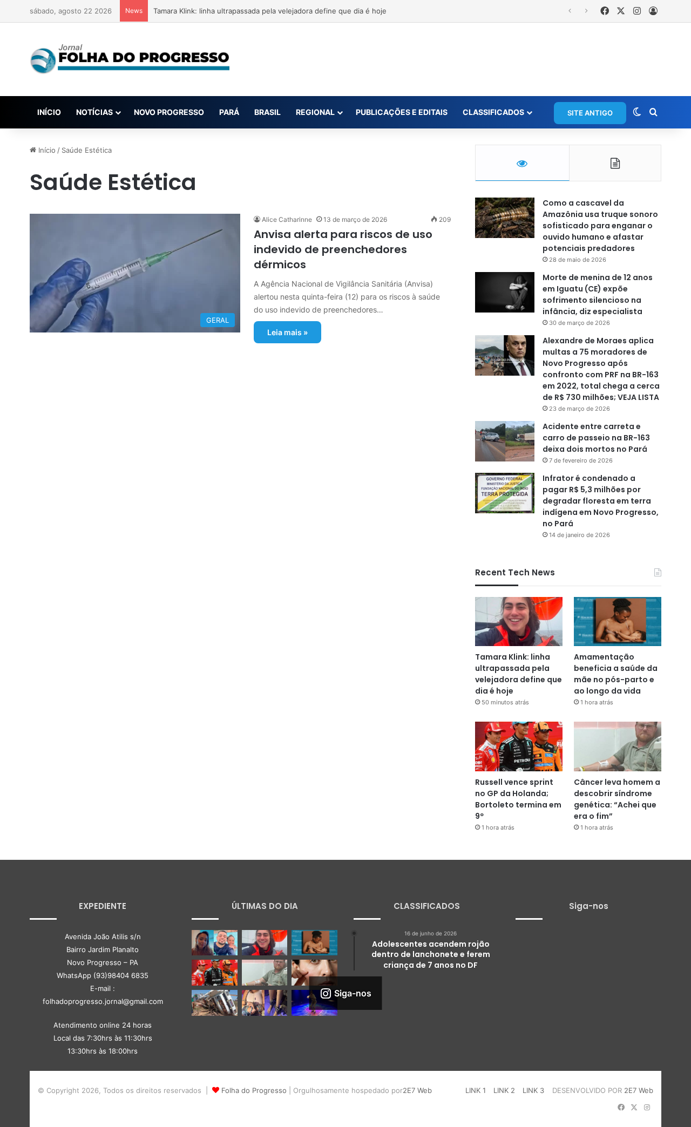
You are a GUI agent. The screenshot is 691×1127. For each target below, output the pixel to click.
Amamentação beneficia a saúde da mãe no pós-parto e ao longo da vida (616, 673)
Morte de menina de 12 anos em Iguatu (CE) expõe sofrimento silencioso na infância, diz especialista (598, 294)
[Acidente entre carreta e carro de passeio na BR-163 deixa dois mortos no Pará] (504, 441)
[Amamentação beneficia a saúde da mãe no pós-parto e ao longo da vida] (617, 621)
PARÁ (229, 112)
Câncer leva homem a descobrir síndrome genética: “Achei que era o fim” (617, 799)
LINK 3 (533, 1090)
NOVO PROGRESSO (169, 112)
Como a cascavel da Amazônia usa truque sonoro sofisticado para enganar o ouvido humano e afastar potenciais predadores (600, 226)
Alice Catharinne (287, 219)
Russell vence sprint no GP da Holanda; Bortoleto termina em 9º (518, 799)
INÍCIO (49, 112)
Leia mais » (287, 332)
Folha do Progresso (254, 1090)
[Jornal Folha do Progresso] (129, 59)
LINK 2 (504, 1090)
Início (46, 150)
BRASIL (267, 112)
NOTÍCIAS (94, 112)
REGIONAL (315, 112)
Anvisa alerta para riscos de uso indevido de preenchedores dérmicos (343, 249)
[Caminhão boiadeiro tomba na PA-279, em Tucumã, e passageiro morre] (215, 1003)
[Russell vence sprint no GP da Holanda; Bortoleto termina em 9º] (519, 746)
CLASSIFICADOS (493, 112)
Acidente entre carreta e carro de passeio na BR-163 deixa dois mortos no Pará (596, 437)
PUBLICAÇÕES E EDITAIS (402, 112)
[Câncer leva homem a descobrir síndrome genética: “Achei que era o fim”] (617, 746)
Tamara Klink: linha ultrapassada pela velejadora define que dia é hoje (270, 10)
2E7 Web (417, 1090)
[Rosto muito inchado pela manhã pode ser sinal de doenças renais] (314, 973)
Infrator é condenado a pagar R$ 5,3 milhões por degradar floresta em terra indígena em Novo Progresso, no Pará (601, 501)
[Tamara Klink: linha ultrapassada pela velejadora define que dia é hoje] (519, 621)
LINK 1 (475, 1090)
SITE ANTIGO (590, 112)
